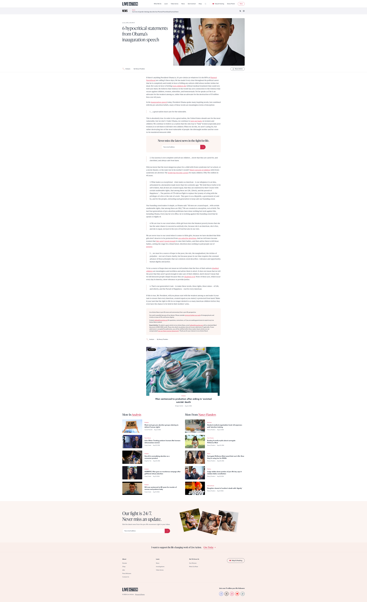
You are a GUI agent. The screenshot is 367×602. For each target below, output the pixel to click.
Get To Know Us (194, 559)
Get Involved (192, 4)
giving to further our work (192, 315)
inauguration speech (159, 102)
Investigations (160, 566)
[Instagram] (244, 11)
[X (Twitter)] (240, 11)
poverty (149, 246)
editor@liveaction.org (161, 320)
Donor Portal (231, 4)
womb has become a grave (178, 172)
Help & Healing (219, 4)
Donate (124, 563)
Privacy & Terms (140, 594)
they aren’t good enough (165, 241)
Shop (200, 4)
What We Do (157, 4)
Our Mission (192, 563)
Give (241, 4)
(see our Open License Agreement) (168, 331)
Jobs (123, 570)
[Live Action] (130, 4)
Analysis (127, 69)
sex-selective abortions (187, 238)
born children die (179, 86)
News (183, 4)
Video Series (174, 4)
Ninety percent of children (200, 170)
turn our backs (196, 121)
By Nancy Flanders (139, 69)
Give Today (208, 547)
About (124, 559)
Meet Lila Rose (193, 566)
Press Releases (126, 573)
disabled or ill (189, 276)
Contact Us (125, 577)
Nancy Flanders (207, 414)
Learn (166, 4)
